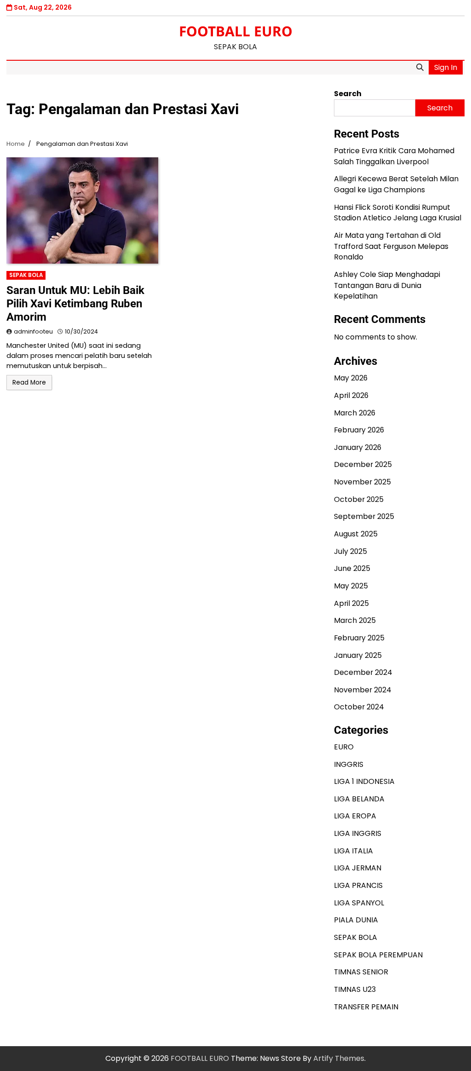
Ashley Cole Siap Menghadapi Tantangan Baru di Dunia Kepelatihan (387, 285)
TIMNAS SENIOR (361, 972)
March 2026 (354, 413)
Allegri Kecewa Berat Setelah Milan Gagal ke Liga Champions (396, 184)
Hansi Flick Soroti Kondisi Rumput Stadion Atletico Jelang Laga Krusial (397, 213)
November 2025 (362, 482)
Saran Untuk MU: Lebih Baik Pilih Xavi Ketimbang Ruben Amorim (75, 303)
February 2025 (359, 638)
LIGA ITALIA (353, 851)
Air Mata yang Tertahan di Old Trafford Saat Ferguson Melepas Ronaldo (391, 246)
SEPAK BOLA (26, 275)
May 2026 (351, 378)
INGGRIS (348, 764)
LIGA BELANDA (359, 799)
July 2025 (350, 551)
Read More (29, 382)
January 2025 (358, 655)
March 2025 (355, 620)
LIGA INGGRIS (357, 833)
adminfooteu (33, 331)
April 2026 (351, 395)
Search (348, 93)
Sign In (445, 67)
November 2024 (362, 690)
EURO (344, 747)
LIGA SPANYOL (359, 903)
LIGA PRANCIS (358, 885)
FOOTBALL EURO (236, 31)
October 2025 (359, 499)
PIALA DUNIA (356, 920)
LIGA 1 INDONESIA (364, 781)
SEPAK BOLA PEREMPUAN (378, 955)
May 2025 (351, 586)
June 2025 (352, 568)
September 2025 (364, 516)
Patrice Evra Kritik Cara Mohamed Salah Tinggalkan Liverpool (394, 156)
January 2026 (357, 447)
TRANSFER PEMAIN (366, 1007)
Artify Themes (338, 1058)
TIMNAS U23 (355, 989)
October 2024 (359, 707)
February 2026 (359, 430)
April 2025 (351, 603)
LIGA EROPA (355, 816)
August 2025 (356, 534)
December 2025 (363, 464)
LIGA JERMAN (357, 868)
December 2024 (363, 672)
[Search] (420, 68)
